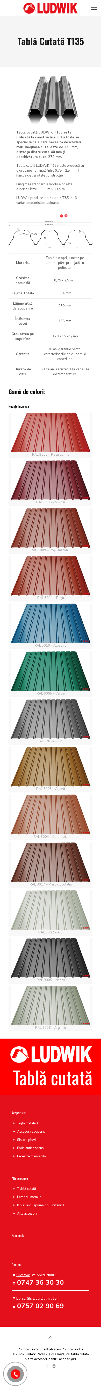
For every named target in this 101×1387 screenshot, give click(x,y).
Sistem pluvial (28, 1140)
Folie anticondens (30, 1148)
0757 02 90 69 (40, 1305)
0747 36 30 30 (40, 1282)
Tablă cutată (26, 1189)
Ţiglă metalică (27, 1123)
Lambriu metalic (29, 1197)
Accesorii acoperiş (31, 1131)
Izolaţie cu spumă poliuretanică (40, 1205)
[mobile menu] (94, 7)
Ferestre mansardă (31, 1156)
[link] (50, 231)
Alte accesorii (27, 1213)
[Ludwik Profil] (50, 7)
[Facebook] (47, 1366)
